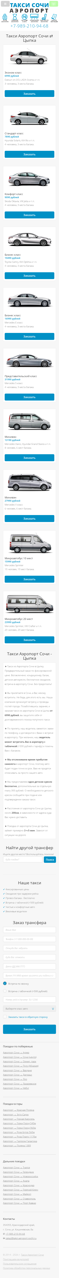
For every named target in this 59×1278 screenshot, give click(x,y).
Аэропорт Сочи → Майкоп (17, 1194)
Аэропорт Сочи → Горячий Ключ (20, 1189)
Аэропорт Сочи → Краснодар (18, 1185)
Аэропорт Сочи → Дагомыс (17, 1074)
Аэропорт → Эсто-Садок (16, 1114)
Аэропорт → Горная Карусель (19, 1118)
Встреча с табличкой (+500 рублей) (27, 991)
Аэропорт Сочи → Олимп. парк (19, 1061)
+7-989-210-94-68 (15, 1233)
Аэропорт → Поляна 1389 (17, 1145)
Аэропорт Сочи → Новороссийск (20, 1176)
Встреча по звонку (18, 983)
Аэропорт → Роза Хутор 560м (19, 1132)
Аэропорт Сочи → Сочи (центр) (19, 1057)
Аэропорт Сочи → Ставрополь (19, 1198)
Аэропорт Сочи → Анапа (16, 1180)
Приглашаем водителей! (16, 1259)
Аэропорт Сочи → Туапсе (16, 1167)
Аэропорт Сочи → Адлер (16, 1052)
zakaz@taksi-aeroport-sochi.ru (21, 1238)
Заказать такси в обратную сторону (28, 1016)
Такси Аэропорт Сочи (32, 1254)
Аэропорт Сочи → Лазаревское (19, 1083)
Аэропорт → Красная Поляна (18, 1109)
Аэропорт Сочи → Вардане (17, 1070)
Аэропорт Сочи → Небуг (16, 1088)
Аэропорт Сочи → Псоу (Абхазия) (20, 1065)
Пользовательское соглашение (19, 1263)
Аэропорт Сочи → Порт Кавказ (19, 1202)
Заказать (29, 93)
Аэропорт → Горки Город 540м (19, 1123)
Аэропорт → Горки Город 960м (19, 1127)
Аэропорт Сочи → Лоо (15, 1079)
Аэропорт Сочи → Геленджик (18, 1171)
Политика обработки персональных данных (26, 1268)
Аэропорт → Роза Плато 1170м (19, 1136)
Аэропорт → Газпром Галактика (20, 1141)
